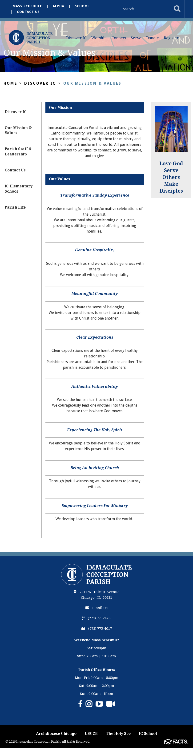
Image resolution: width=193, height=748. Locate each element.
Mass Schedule (27, 6)
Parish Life (15, 207)
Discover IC (76, 38)
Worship (99, 38)
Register (171, 38)
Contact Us (28, 12)
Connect (119, 38)
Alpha (58, 6)
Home (10, 83)
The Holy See (118, 733)
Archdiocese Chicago (56, 733)
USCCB (91, 733)
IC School (148, 733)
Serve (136, 38)
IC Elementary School (18, 189)
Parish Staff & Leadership (18, 151)
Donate (152, 38)
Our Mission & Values (92, 83)
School (82, 6)
